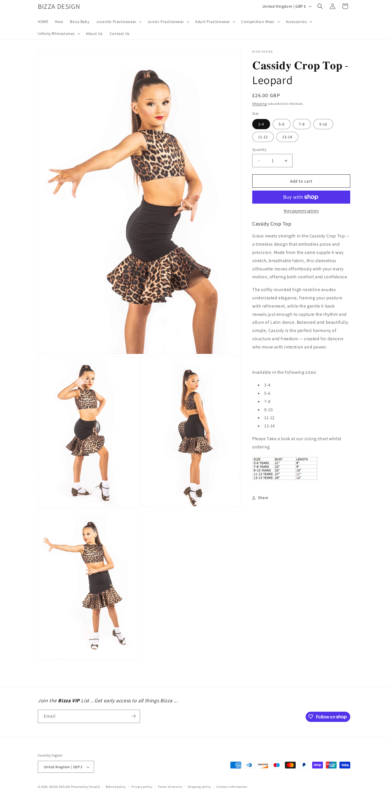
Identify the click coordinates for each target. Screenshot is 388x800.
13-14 (287, 136)
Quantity (259, 149)
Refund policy (116, 787)
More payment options (301, 210)
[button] (118, 22)
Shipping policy (199, 787)
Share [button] (263, 497)
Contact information (231, 787)
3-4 (261, 124)
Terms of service (170, 787)
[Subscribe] (133, 716)
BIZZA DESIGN (59, 787)
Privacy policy (142, 787)
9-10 (323, 124)
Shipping (259, 103)
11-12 (263, 136)
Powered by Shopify (85, 787)
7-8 (302, 124)
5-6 (282, 124)
